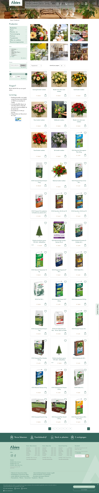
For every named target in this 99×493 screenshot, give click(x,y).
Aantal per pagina (54, 65)
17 (70, 428)
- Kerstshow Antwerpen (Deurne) (40, 476)
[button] (9, 488)
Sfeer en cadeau (15, 40)
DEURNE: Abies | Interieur (15, 462)
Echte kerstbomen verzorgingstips (42, 474)
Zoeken (10, 62)
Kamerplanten (14, 477)
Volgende (88, 428)
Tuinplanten (14, 38)
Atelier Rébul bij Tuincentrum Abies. (20, 476)
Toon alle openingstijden (31, 459)
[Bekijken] (87, 3)
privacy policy (79, 452)
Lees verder (22, 486)
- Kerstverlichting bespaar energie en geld (43, 473)
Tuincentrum (27, 477)
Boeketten (13, 28)
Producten (13, 24)
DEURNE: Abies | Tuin (14, 463)
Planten (21, 477)
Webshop (71, 4)
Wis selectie (23, 58)
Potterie (12, 36)
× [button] (97, 484)
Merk (10, 46)
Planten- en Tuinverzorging (15, 33)
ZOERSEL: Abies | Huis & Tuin (16, 465)
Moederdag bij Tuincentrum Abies (19, 474)
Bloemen (41, 477)
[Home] (10, 9)
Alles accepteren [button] (84, 486)
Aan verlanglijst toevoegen (45, 72)
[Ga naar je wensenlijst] (78, 4)
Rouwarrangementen (17, 42)
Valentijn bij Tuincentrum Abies (19, 473)
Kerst (11, 30)
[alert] (49, 488)
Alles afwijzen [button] (84, 489)
